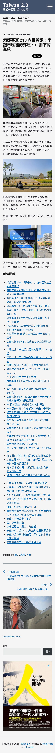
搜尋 (5, 646)
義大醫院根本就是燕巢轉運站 (22, 443)
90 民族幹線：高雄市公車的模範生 (25, 404)
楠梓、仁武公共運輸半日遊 (21, 507)
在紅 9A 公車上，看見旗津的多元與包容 (28, 495)
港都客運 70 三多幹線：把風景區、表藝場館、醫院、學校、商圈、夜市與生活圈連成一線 (29, 310)
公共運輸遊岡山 (15, 522)
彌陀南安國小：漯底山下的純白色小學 (27, 365)
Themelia (29, 747)
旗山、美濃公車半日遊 (19, 518)
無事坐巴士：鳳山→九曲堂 (21, 526)
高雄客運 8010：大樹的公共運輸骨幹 (27, 483)
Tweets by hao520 (11, 636)
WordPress (47, 744)
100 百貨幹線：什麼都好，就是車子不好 (29, 408)
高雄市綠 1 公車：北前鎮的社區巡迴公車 (29, 530)
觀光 (16, 554)
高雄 (22, 554)
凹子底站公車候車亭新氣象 (21, 377)
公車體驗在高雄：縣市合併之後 (24, 542)
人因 (28, 554)
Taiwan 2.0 (24, 744)
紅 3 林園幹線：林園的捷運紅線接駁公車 (29, 455)
